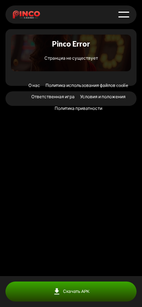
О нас (34, 85)
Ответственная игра (53, 96)
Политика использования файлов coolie (87, 85)
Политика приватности (78, 108)
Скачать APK (76, 291)
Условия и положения (103, 96)
